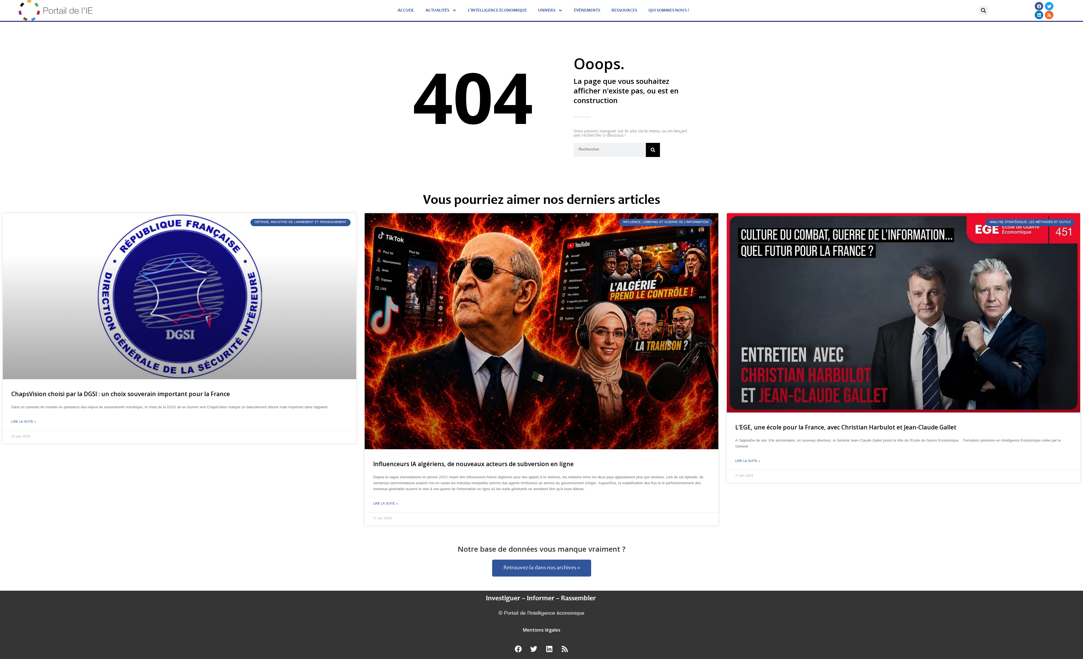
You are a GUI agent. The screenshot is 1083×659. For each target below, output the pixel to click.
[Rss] (1049, 15)
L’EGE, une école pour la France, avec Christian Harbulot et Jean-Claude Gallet (845, 427)
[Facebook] (1039, 6)
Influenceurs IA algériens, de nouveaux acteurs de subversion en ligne (473, 464)
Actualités (437, 10)
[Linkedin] (1039, 15)
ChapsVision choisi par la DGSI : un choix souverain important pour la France (120, 394)
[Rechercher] (653, 150)
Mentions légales (541, 630)
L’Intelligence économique (497, 10)
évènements (587, 10)
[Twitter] (1049, 6)
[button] (983, 10)
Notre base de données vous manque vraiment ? (542, 549)
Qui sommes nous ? (668, 10)
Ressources (624, 10)
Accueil (406, 10)
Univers (546, 10)
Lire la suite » (23, 422)
